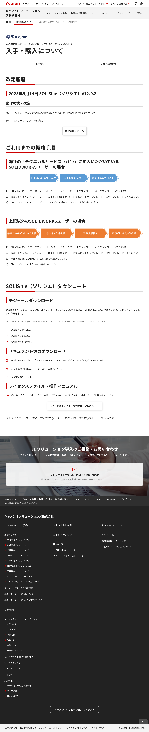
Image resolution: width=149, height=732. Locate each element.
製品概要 (40, 63)
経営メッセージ (14, 624)
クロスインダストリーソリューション (23, 581)
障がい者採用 (13, 696)
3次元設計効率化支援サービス (47, 21)
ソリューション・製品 (56, 13)
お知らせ (8, 674)
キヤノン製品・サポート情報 (91, 3)
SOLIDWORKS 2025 (21, 342)
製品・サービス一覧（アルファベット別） (23, 599)
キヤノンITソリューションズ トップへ (75, 709)
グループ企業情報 (119, 3)
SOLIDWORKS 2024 (21, 335)
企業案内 (138, 13)
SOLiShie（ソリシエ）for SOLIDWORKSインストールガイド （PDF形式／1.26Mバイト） (57, 360)
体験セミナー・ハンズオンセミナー (118, 546)
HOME (7, 499)
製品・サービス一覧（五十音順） (19, 593)
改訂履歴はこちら (74, 131)
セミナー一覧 (108, 534)
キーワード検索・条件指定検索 (18, 587)
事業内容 (11, 634)
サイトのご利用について (77, 727)
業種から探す (45, 499)
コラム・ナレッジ (121, 13)
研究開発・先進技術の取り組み (18, 656)
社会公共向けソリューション (19, 576)
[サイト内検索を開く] (136, 3)
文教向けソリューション (17, 555)
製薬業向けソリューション (18, 571)
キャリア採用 (13, 690)
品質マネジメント (14, 650)
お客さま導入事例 (79, 13)
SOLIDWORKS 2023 (21, 329)
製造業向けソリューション (68, 499)
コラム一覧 (58, 543)
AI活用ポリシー (56, 727)
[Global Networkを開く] (141, 3)
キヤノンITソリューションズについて (21, 619)
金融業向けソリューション (18, 550)
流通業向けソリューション (18, 544)
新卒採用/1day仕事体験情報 (19, 685)
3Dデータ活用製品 (69, 21)
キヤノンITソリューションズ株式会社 (29, 516)
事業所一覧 (12, 645)
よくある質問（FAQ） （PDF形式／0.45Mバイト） (37, 368)
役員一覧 (11, 640)
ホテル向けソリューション (18, 560)
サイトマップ (98, 727)
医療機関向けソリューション (19, 565)
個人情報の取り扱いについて (33, 727)
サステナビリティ (12, 662)
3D (10, 22)
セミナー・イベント (100, 13)
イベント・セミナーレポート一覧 (68, 555)
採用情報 (8, 680)
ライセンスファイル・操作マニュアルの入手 (73, 406)
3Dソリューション (94, 499)
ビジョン (11, 629)
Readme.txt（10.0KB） (23, 377)
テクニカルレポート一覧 (64, 549)
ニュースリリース (12, 668)
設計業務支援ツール (24, 21)
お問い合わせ (11, 727)
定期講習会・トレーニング (114, 540)
